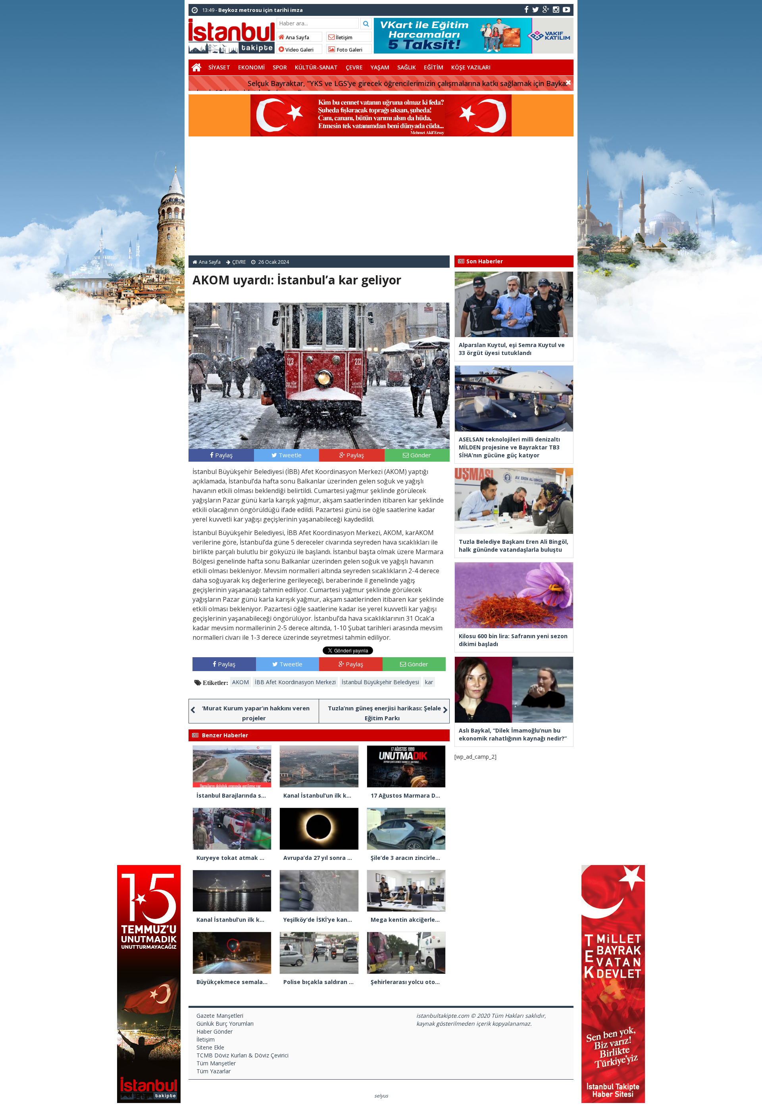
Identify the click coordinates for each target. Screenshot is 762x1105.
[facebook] (526, 9)
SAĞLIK (406, 67)
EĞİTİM (433, 67)
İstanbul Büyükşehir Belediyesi (380, 682)
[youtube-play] (566, 9)
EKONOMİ (251, 67)
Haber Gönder (214, 1031)
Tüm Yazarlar (213, 1071)
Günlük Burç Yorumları (225, 1023)
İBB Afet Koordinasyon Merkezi (295, 682)
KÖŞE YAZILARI (471, 67)
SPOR (280, 67)
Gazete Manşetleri (219, 1015)
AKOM (240, 682)
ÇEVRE (354, 67)
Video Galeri (299, 49)
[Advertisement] (381, 195)
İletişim (343, 37)
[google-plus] (546, 9)
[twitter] (535, 9)
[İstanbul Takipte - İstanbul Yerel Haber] (232, 34)
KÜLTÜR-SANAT (316, 67)
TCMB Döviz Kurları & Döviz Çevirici (242, 1055)
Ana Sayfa (297, 37)
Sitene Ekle (210, 1047)
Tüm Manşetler (216, 1063)
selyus (381, 1095)
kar (429, 682)
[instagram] (556, 9)
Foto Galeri (348, 49)
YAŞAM (380, 67)
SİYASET (219, 67)
